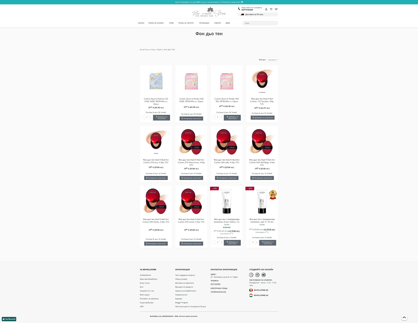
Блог (141, 287)
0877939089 (247, 10)
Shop (153, 49)
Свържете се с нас (147, 291)
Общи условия (181, 279)
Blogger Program (181, 302)
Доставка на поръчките (184, 283)
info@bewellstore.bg (218, 292)
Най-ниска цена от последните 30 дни (190, 306)
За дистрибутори (146, 302)
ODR (141, 306)
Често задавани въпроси (185, 275)
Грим (159, 49)
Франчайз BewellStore (148, 279)
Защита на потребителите (185, 291)
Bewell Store (144, 49)
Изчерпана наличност (192, 118)
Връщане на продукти (184, 287)
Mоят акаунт (145, 295)
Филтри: (262, 59)
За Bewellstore (145, 275)
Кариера (178, 299)
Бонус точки (145, 283)
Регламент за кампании (149, 299)
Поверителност (181, 295)
